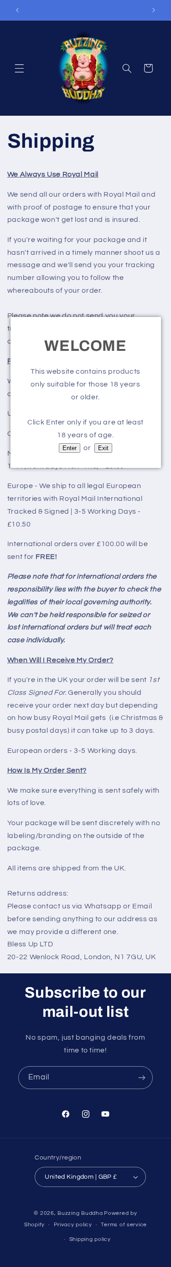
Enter (69, 448)
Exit (103, 448)
